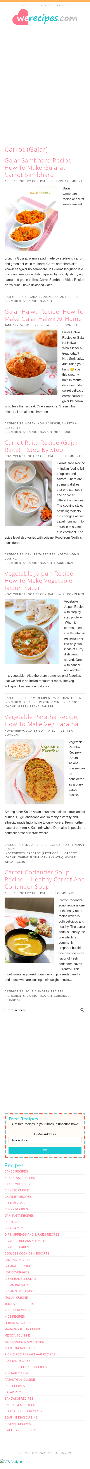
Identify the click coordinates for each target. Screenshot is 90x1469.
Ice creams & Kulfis (20, 1278)
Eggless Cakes (17, 1247)
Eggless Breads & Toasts (25, 1241)
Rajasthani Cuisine (67, 698)
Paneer (48, 706)
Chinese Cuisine (17, 1190)
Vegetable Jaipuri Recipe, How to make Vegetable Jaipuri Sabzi (40, 580)
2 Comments (64, 893)
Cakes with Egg (17, 1184)
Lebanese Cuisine (18, 1323)
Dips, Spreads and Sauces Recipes (32, 1234)
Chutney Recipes (18, 1196)
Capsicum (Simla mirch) (46, 702)
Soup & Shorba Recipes (44, 991)
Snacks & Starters (20, 1405)
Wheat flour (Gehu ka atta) (40, 857)
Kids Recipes (15, 1316)
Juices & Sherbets (19, 1304)
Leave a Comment (68, 181)
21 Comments (73, 594)
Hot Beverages (17, 1272)
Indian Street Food (20, 1291)
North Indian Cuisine (42, 423)
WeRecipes (45, 27)
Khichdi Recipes (17, 1310)
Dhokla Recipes (17, 1228)
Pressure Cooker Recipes (26, 1367)
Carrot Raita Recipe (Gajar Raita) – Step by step (41, 446)
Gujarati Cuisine (39, 296)
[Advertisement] (45, 84)
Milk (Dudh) (63, 432)
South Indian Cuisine (21, 1417)
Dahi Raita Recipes (40, 554)
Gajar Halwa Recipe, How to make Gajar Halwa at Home (44, 315)
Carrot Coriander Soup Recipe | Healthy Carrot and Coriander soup (45, 879)
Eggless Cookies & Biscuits (27, 1253)
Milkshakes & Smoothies (24, 1341)
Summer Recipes (18, 1423)
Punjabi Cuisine (17, 1373)
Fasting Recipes (17, 1259)
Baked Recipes (16, 1171)
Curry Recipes (37, 698)
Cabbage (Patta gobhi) (45, 853)
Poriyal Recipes (17, 1360)
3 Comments (72, 456)
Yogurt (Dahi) (65, 562)
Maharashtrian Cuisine (23, 1329)
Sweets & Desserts (20, 1430)
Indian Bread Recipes (43, 844)
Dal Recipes (14, 1222)
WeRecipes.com (59, 1453)
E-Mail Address (45, 1134)
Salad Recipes (66, 296)
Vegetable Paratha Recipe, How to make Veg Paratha (42, 720)
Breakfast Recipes (20, 1177)
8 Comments (70, 325)
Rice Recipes (15, 1386)
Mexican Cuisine (17, 1335)
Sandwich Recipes (19, 1398)
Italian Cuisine (16, 1297)
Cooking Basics (17, 1203)
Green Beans (29, 706)
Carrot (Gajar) (39, 301)
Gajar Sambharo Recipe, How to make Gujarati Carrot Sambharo (39, 167)
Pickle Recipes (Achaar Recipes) (30, 1354)
